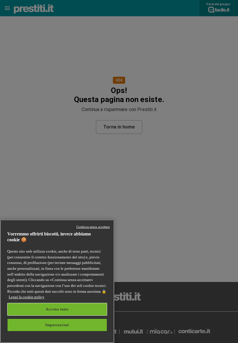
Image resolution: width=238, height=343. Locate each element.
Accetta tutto (57, 309)
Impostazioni (57, 325)
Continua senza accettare (93, 226)
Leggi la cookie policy (26, 297)
